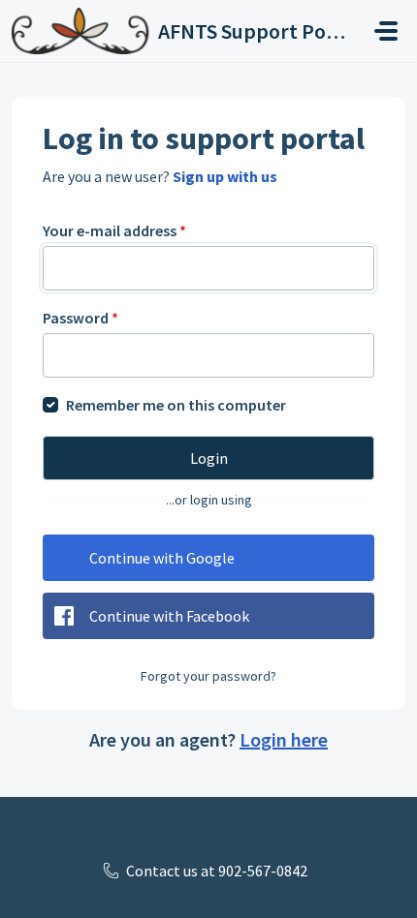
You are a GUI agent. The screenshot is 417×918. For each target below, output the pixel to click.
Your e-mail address (114, 230)
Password (80, 317)
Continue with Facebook (169, 616)
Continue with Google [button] (162, 557)
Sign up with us (225, 176)
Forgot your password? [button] (208, 676)
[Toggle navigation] (386, 31)
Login (209, 458)
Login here (284, 739)
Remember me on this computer (176, 404)
